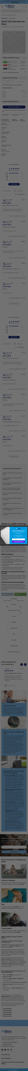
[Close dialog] (26, 527)
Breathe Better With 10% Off (18, 541)
